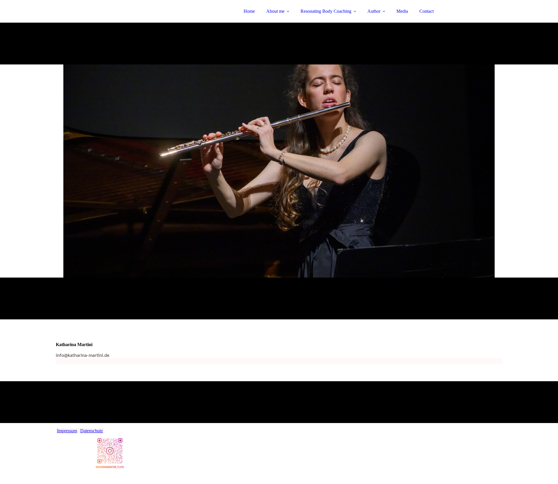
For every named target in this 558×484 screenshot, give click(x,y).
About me (275, 11)
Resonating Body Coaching (326, 11)
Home (249, 11)
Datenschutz (91, 430)
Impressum (67, 430)
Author (373, 11)
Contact (426, 11)
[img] (107, 20)
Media (402, 11)
